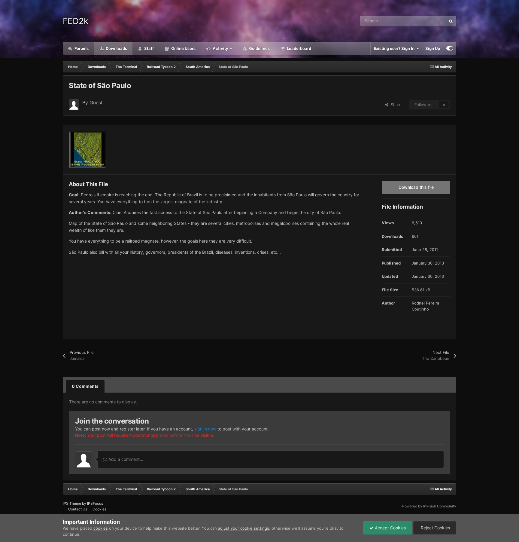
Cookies (99, 509)
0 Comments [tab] (85, 386)
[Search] (450, 21)
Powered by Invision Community (429, 506)
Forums (81, 48)
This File (430, 21)
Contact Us (77, 509)
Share (395, 104)
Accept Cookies (390, 527)
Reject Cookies (435, 527)
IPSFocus (95, 503)
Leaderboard (298, 48)
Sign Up (432, 48)
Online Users (183, 48)
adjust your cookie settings (243, 528)
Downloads (116, 48)
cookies (100, 528)
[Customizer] (449, 48)
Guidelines (259, 48)
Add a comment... (125, 459)
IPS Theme (72, 503)
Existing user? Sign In (395, 48)
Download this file (416, 187)
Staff (148, 48)
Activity (220, 48)
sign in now (205, 428)
